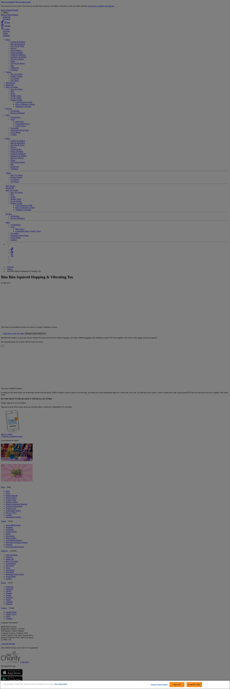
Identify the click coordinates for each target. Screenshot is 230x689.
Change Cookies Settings (159, 684)
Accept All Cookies (194, 684)
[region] (115, 685)
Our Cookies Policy (61, 684)
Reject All (177, 684)
